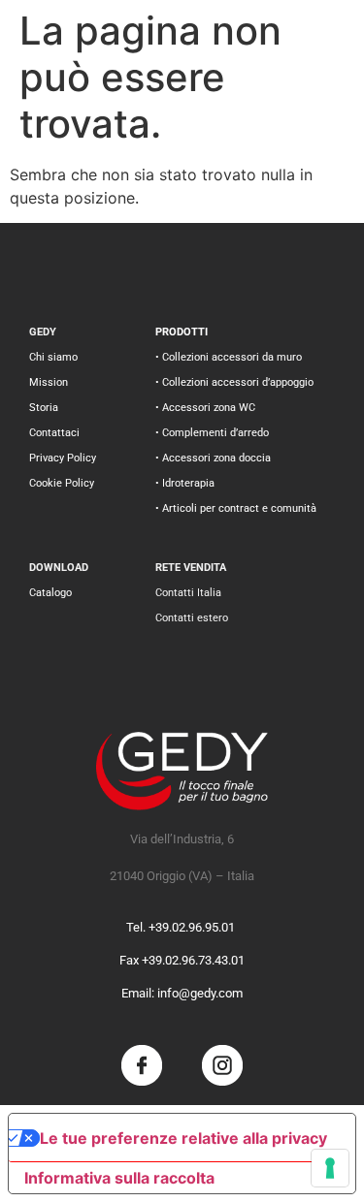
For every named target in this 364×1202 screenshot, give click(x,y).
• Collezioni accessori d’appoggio (234, 382)
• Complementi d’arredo (212, 433)
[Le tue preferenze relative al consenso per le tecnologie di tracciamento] (330, 1168)
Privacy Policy (62, 458)
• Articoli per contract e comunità (235, 508)
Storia (43, 407)
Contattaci (54, 433)
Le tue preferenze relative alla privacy (183, 1138)
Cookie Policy (61, 483)
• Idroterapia (185, 483)
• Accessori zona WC (205, 407)
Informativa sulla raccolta (119, 1177)
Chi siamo (53, 357)
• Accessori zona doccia (213, 458)
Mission (48, 382)
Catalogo (50, 592)
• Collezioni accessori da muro (228, 357)
